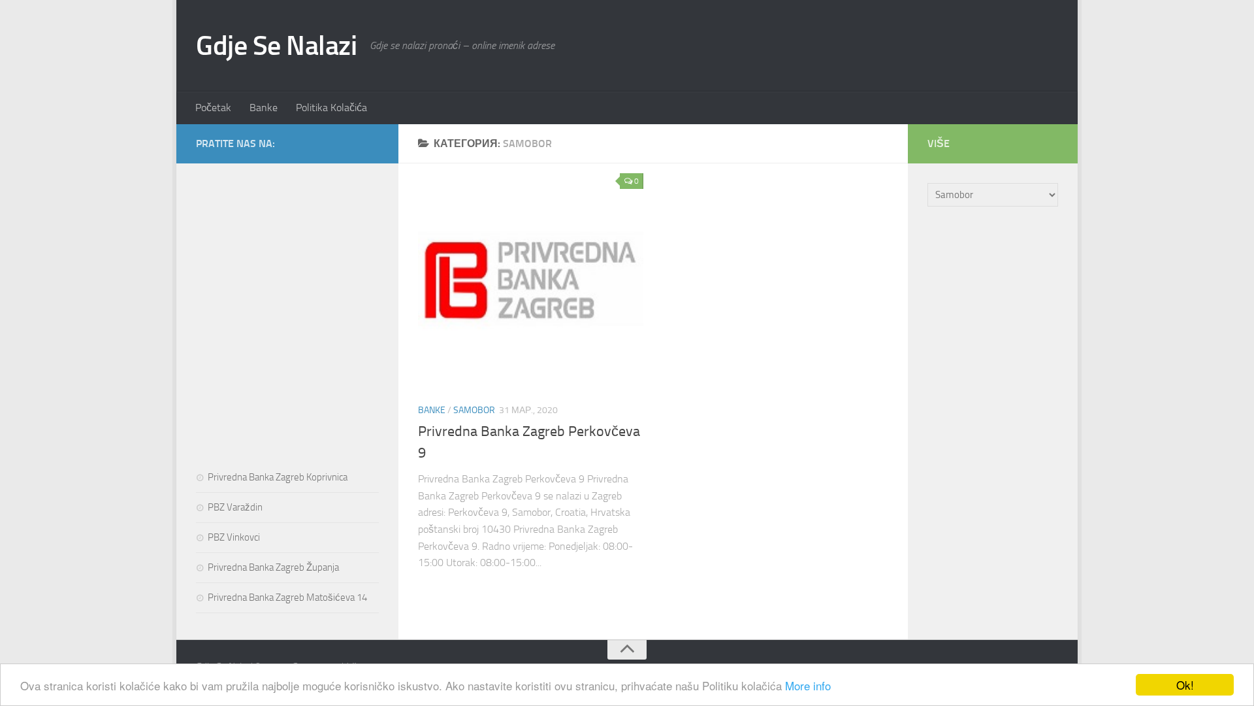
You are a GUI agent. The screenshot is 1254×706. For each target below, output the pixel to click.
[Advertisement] (287, 270)
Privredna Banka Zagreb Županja (273, 567)
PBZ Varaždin (235, 507)
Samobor (474, 410)
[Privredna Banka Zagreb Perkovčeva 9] (530, 279)
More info (808, 685)
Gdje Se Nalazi (276, 45)
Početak (213, 107)
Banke (263, 107)
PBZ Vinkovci (234, 537)
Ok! (1185, 685)
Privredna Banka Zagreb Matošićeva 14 (287, 597)
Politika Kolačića (331, 107)
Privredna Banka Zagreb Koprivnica (277, 477)
